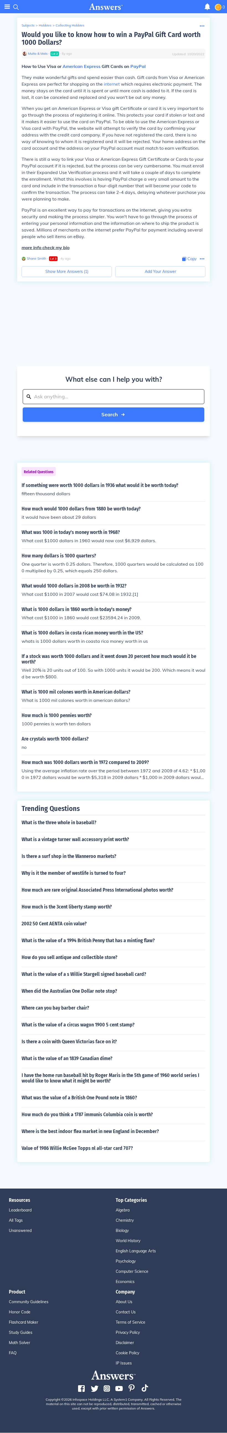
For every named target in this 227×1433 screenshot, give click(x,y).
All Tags (16, 1220)
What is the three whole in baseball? (59, 823)
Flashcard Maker (23, 1322)
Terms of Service (130, 1322)
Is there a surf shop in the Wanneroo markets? (69, 856)
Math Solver (19, 1342)
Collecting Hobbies (70, 25)
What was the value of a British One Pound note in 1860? (79, 1098)
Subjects (28, 25)
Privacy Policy (128, 1332)
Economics (125, 1281)
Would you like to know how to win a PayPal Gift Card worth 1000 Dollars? (111, 38)
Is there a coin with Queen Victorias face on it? (69, 1042)
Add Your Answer (160, 271)
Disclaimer (125, 1342)
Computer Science (132, 1271)
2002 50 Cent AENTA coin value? (54, 924)
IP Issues (124, 1363)
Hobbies (45, 25)
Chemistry (125, 1220)
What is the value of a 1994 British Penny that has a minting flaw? (88, 940)
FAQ (13, 1352)
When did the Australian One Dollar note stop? (69, 991)
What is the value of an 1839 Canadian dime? (67, 1058)
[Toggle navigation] (7, 7)
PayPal (138, 66)
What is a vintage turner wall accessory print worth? (75, 839)
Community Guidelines (28, 1301)
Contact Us (126, 1312)
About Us (124, 1301)
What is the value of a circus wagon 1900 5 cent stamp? (78, 1025)
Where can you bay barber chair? (55, 1008)
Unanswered (20, 1230)
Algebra (123, 1210)
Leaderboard (20, 1210)
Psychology (126, 1261)
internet (112, 84)
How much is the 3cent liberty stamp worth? (67, 907)
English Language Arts (136, 1250)
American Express (81, 66)
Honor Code (19, 1312)
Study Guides (20, 1332)
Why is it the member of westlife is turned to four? (74, 873)
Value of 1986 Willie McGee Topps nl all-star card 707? (77, 1148)
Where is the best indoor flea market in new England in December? (90, 1131)
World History (128, 1240)
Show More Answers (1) (66, 271)
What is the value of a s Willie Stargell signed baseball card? (84, 974)
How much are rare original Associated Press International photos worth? (97, 890)
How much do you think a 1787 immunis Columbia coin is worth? (87, 1114)
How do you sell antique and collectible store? (69, 957)
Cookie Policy (127, 1352)
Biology (122, 1230)
